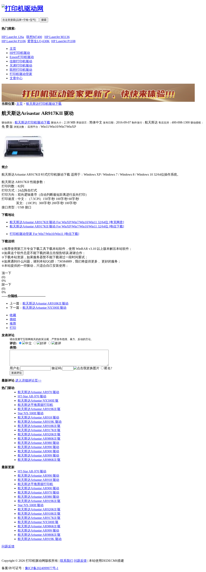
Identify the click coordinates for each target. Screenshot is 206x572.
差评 (58, 343)
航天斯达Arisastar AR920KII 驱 (39, 434)
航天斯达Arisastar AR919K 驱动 (40, 421)
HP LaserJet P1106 (14, 41)
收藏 (13, 315)
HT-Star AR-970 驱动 (32, 396)
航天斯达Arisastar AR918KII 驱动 (45, 303)
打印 (13, 327)
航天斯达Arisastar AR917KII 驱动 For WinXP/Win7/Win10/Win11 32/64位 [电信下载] (67, 226)
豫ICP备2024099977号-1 (41, 568)
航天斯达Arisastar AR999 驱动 (38, 455)
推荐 (13, 323)
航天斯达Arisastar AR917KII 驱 (39, 430)
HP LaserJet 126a (13, 37)
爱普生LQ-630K (38, 41)
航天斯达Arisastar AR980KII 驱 (39, 438)
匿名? (108, 368)
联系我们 (66, 560)
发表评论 (16, 372)
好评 (43, 343)
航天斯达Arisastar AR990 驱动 (38, 447)
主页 (19, 103)
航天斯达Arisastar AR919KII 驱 (39, 409)
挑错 (13, 319)
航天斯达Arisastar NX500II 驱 (38, 400)
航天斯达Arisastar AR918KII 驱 (39, 426)
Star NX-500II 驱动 (30, 413)
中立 (28, 343)
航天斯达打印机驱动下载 (44, 103)
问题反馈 (8, 546)
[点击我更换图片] (86, 368)
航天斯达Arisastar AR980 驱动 (38, 442)
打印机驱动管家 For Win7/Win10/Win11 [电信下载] (44, 234)
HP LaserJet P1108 (63, 41)
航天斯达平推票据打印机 (35, 404)
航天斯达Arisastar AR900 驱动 (38, 451)
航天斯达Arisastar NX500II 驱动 (44, 307)
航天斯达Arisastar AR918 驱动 (38, 417)
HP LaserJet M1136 (57, 37)
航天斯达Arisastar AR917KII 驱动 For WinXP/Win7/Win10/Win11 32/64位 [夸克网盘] (67, 222)
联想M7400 (34, 37)
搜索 (43, 19)
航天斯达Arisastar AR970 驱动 (38, 392)
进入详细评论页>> (28, 380)
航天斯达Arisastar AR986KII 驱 (39, 459)
